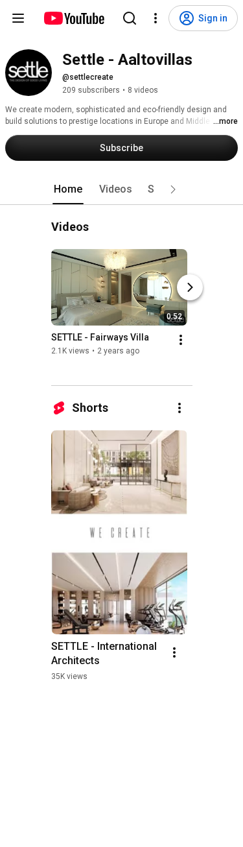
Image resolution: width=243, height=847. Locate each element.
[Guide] (18, 18)
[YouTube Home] (73, 18)
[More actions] (181, 340)
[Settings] (155, 18)
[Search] (129, 18)
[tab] (68, 189)
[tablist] (121, 189)
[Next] (190, 287)
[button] (173, 189)
